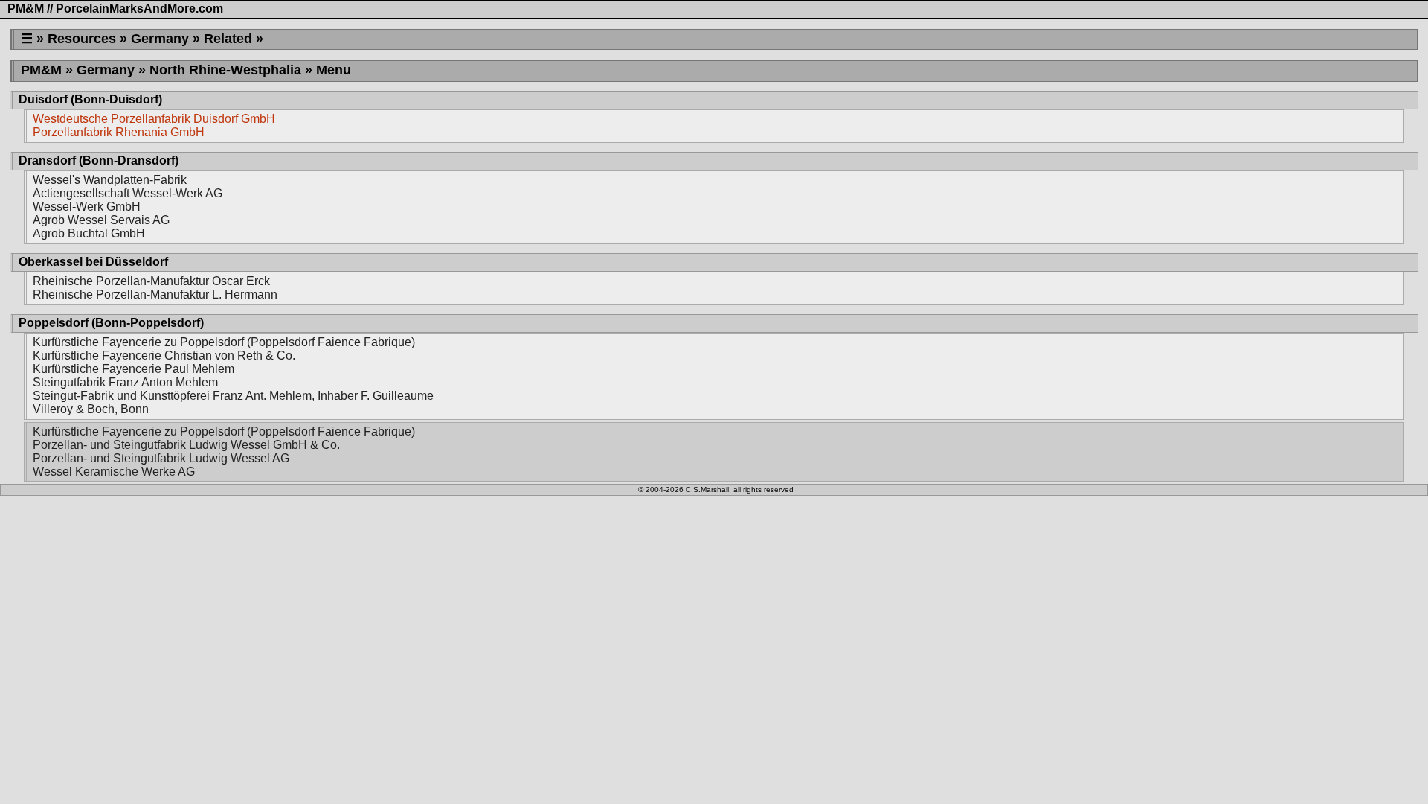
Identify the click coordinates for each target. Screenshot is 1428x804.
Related (228, 38)
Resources (82, 38)
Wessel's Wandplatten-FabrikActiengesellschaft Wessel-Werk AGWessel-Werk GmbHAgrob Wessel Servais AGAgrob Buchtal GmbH (127, 206)
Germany (160, 38)
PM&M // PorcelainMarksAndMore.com (115, 8)
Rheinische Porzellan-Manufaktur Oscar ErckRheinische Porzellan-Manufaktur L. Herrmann (155, 288)
